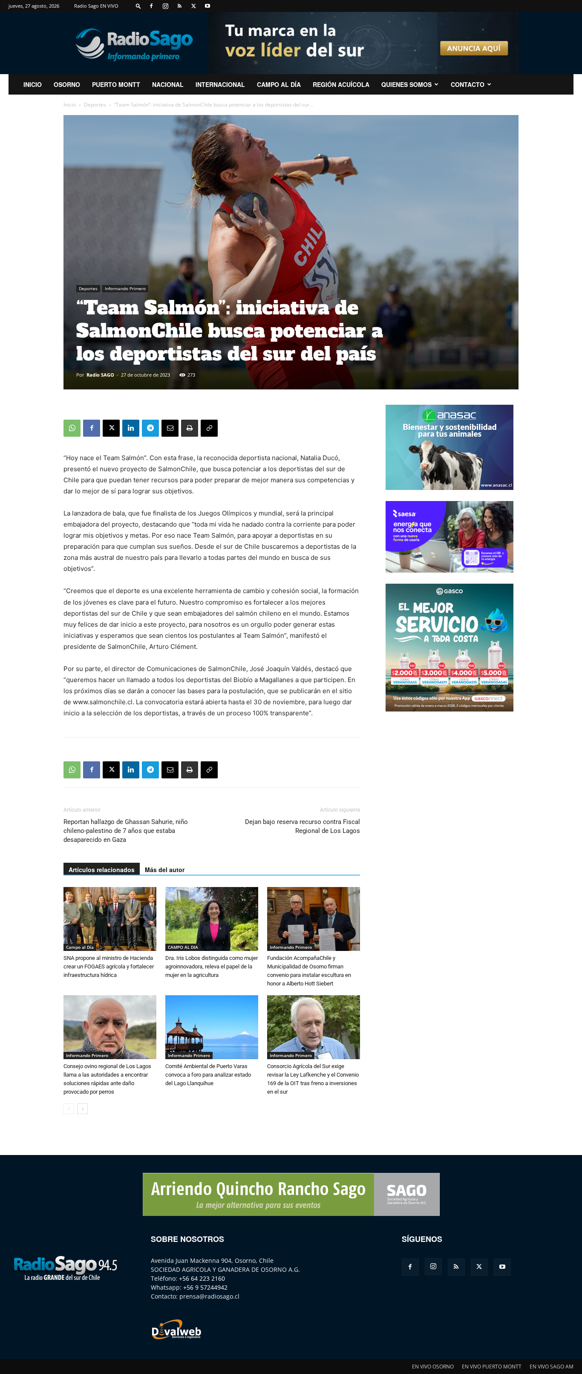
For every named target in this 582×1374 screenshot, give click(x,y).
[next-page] (82, 1108)
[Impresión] (189, 428)
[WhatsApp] (72, 428)
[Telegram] (150, 428)
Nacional (168, 84)
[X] (193, 6)
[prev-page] (68, 1108)
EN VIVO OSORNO (433, 1366)
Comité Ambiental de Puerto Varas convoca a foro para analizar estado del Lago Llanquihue (208, 1074)
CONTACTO (467, 84)
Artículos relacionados (102, 869)
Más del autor (164, 869)
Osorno (67, 84)
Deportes (95, 104)
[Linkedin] (130, 428)
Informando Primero (125, 288)
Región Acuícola (341, 84)
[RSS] (179, 6)
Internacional (220, 84)
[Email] (170, 428)
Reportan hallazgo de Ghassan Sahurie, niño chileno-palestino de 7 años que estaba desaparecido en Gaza (125, 831)
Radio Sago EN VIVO (96, 6)
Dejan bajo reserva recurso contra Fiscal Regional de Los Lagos (302, 826)
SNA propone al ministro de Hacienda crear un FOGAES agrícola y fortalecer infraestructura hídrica (108, 966)
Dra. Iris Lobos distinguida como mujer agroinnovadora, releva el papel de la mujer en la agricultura (211, 966)
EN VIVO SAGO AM (551, 1366)
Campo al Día (279, 84)
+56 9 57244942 (205, 1287)
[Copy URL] (209, 428)
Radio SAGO (100, 375)
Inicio (69, 104)
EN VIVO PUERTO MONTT (491, 1366)
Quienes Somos (406, 84)
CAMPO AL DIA (183, 947)
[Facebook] (151, 6)
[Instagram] (165, 6)
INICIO (32, 84)
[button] (138, 6)
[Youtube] (207, 6)
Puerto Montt (116, 84)
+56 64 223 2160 (202, 1278)
